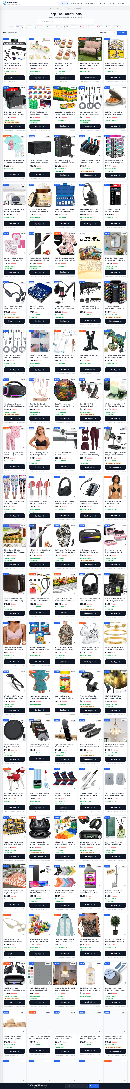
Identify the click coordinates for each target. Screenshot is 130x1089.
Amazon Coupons (76, 3)
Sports (74, 27)
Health (101, 27)
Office (117, 27)
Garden (50, 27)
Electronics (40, 27)
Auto (109, 27)
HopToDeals (13, 2)
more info (78, 8)
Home (30, 27)
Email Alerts (122, 3)
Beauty (92, 27)
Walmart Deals (90, 3)
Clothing (20, 27)
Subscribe (93, 1086)
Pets (59, 27)
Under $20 (101, 3)
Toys (83, 27)
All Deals (65, 3)
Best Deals (111, 3)
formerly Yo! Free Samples (12, 4)
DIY (67, 27)
